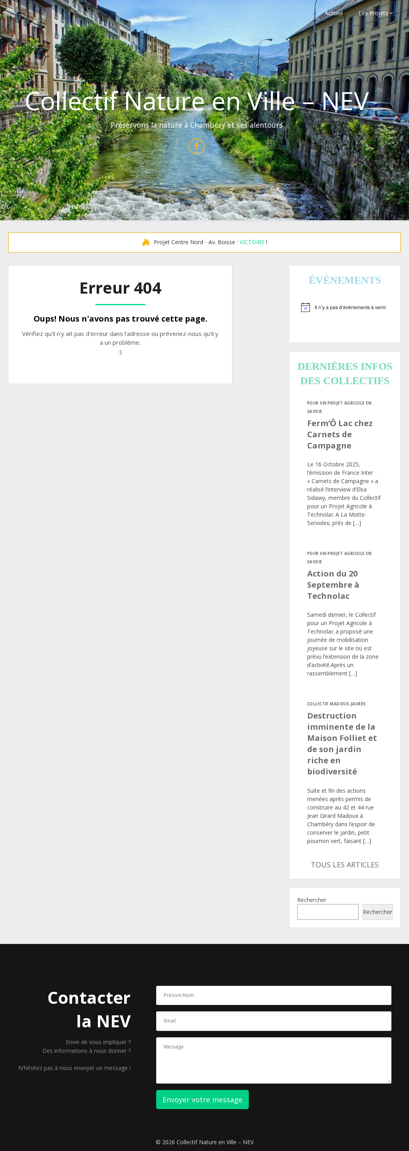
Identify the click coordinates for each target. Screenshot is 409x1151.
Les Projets (373, 13)
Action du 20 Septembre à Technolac (333, 584)
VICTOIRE (252, 242)
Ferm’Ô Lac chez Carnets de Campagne (340, 434)
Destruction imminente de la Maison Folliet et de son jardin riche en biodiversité (342, 743)
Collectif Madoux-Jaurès (336, 704)
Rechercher (311, 900)
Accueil (334, 13)
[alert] (345, 307)
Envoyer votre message (202, 1099)
